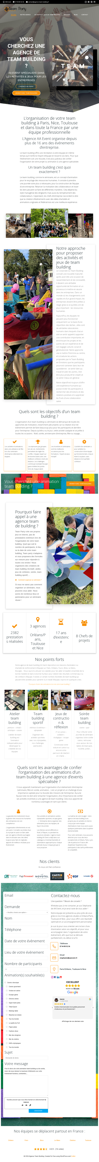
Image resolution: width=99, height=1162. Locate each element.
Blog (76, 15)
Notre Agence (25, 15)
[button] (92, 1007)
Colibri (73, 1156)
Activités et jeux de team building (47, 15)
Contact (84, 15)
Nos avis (67, 15)
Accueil (13, 15)
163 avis (76, 989)
